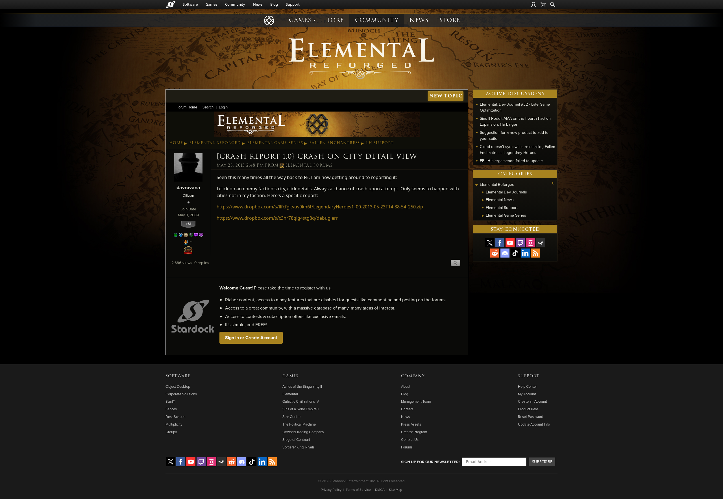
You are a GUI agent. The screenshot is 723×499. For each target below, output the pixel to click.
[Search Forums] (552, 4)
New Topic (445, 95)
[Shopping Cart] (543, 4)
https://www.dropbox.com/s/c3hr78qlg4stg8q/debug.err (277, 218)
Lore (335, 20)
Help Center (527, 386)
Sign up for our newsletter (430, 462)
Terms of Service (358, 489)
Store (449, 20)
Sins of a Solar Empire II (300, 408)
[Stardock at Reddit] (495, 253)
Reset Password (530, 416)
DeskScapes (175, 416)
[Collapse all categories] (552, 183)
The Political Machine (299, 424)
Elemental (290, 393)
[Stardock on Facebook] (500, 243)
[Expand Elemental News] (483, 200)
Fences (171, 408)
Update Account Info (534, 424)
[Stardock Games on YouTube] (510, 243)
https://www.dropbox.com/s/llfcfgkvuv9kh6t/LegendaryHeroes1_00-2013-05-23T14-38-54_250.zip (320, 207)
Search (208, 107)
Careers (407, 408)
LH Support (380, 142)
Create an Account (532, 401)
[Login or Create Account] (533, 4)
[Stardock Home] (170, 4)
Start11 (170, 401)
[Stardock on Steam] (540, 243)
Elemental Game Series (275, 142)
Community (235, 4)
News (257, 4)
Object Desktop (177, 386)
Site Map (395, 489)
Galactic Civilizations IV (300, 401)
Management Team (416, 401)
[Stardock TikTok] (515, 253)
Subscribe (542, 461)
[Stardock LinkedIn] (525, 253)
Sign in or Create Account (251, 337)
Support (293, 4)
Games (211, 4)
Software (190, 4)
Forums (407, 447)
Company (413, 376)
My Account (527, 393)
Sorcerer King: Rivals (298, 447)
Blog (274, 4)
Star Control (291, 416)
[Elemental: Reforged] (361, 58)
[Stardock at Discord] (505, 253)
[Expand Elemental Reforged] (476, 185)
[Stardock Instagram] (530, 243)
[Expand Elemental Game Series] (483, 215)
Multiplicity (173, 424)
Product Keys (528, 408)
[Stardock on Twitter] (490, 243)
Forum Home (187, 107)
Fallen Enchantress (334, 142)
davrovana (188, 187)
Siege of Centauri (296, 439)
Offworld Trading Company (303, 431)
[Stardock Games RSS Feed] (535, 253)
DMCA (380, 489)
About (405, 386)
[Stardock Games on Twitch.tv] (520, 243)
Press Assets (411, 424)
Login (223, 107)
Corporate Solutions (181, 393)
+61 (188, 223)
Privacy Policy (331, 489)
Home (176, 142)
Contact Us (410, 439)
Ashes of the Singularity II (302, 386)
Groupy (171, 431)
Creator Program (414, 431)
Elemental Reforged (215, 142)
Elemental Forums (309, 165)
